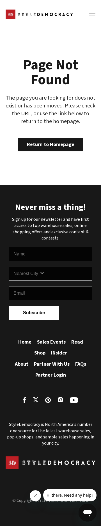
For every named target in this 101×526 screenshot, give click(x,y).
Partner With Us (52, 364)
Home (24, 342)
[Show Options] (64, 273)
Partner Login (50, 375)
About (21, 364)
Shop (39, 352)
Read (77, 342)
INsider (59, 352)
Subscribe (34, 312)
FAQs (80, 364)
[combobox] (26, 273)
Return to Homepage (50, 144)
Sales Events (51, 342)
